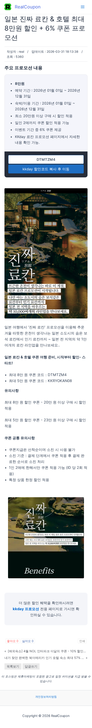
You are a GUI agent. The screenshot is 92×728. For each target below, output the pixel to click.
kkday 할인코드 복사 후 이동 (46, 169)
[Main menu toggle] (82, 7)
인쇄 (82, 641)
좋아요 (12, 641)
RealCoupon (28, 7)
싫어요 (27, 641)
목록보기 (13, 666)
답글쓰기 (31, 666)
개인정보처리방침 (46, 696)
